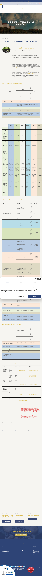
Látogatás (19, 546)
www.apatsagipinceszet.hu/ (33, 370)
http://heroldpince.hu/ (32, 376)
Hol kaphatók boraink (5, 551)
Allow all (34, 296)
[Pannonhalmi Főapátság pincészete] (21, 7)
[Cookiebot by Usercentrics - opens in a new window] (36, 279)
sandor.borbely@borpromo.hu (16, 67)
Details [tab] (21, 282)
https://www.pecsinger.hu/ (33, 401)
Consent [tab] (7, 282)
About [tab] (35, 282)
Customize (20, 296)
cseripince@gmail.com (22, 384)
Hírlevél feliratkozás (21, 534)
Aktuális (3, 546)
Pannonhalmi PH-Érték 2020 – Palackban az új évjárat (7, 516)
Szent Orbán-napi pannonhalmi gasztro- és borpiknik (21, 516)
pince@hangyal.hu (22, 380)
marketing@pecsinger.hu (23, 400)
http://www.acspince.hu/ (33, 394)
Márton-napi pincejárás (33, 515)
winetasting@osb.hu (22, 370)
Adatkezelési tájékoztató (21, 550)
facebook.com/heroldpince (33, 375)
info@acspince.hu (21, 394)
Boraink (3, 550)
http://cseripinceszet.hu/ (33, 384)
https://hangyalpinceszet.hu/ (33, 380)
